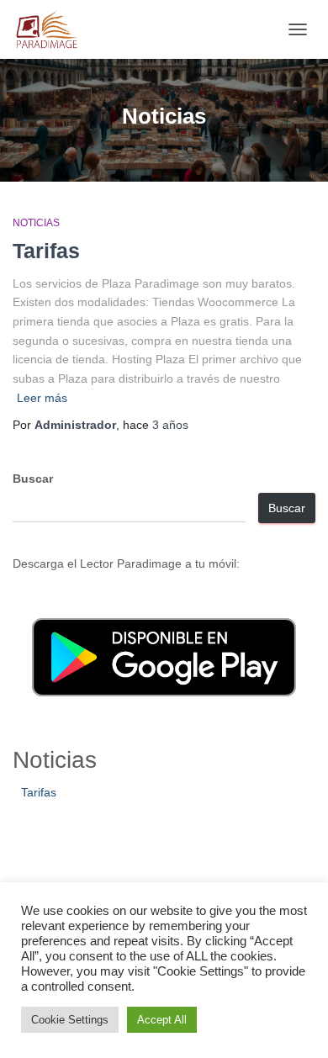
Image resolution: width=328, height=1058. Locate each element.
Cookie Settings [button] (69, 1019)
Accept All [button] (162, 1019)
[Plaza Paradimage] (53, 29)
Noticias (36, 223)
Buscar (33, 478)
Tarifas (46, 250)
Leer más (42, 398)
